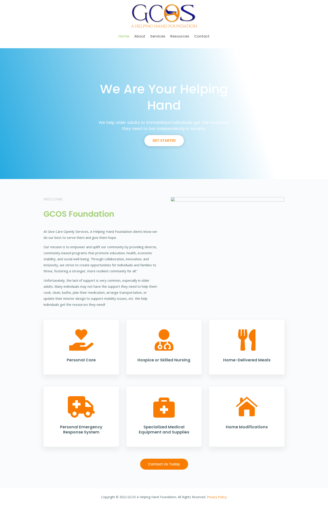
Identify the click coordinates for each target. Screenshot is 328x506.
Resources (179, 36)
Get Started (164, 140)
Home (123, 36)
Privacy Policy (216, 497)
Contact (202, 36)
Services (157, 36)
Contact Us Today (164, 464)
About (139, 36)
